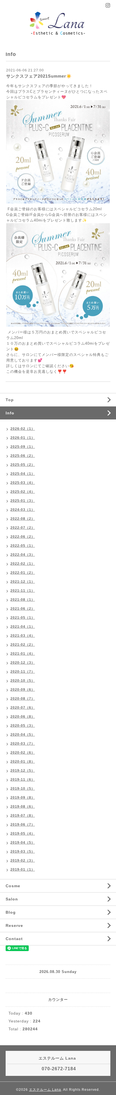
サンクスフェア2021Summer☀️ (39, 76)
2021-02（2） (22, 645)
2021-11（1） (22, 591)
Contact (14, 938)
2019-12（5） (22, 771)
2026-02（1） (22, 429)
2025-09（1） (22, 447)
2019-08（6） (22, 807)
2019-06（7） (22, 825)
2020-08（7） (22, 699)
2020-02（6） (22, 753)
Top (10, 400)
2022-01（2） (22, 573)
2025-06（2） (22, 456)
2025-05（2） (22, 465)
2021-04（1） (22, 627)
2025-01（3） (22, 501)
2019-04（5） (22, 843)
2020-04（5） (22, 735)
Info (10, 413)
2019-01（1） (22, 870)
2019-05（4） (22, 834)
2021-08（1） (22, 600)
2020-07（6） (22, 708)
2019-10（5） (22, 789)
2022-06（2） (22, 537)
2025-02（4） (22, 492)
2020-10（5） (22, 681)
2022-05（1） (22, 546)
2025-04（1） (22, 474)
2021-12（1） (22, 582)
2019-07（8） (22, 816)
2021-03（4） (22, 636)
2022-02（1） (22, 564)
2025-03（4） (22, 483)
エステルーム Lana (45, 1090)
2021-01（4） (22, 654)
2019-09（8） (22, 798)
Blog (11, 912)
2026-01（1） (22, 438)
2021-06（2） (22, 609)
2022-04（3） (22, 555)
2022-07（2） (22, 528)
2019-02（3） (22, 861)
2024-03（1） (22, 510)
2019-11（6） (22, 780)
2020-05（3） (22, 726)
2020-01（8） (22, 762)
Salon (12, 899)
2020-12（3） (22, 663)
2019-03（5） (22, 852)
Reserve (14, 925)
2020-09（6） (22, 690)
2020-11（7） (22, 672)
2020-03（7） (22, 744)
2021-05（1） (22, 618)
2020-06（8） (22, 717)
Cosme (13, 886)
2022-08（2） (22, 519)
